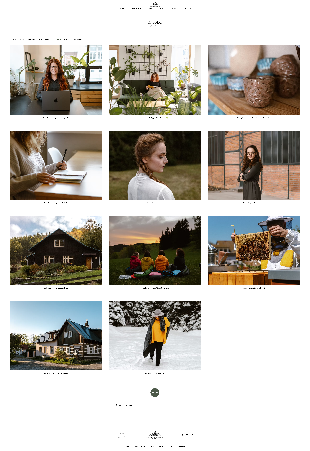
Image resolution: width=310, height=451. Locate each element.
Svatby (21, 39)
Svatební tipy (77, 39)
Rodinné (48, 39)
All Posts (13, 39)
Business (58, 39)
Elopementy (31, 39)
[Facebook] (191, 434)
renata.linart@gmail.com (123, 436)
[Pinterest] (187, 434)
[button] (150, 9)
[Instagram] (183, 434)
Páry (40, 39)
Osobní (66, 39)
